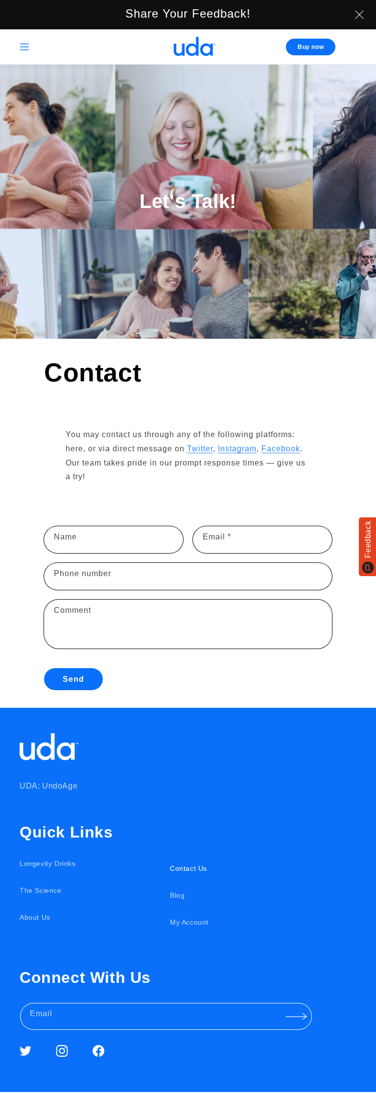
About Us (35, 917)
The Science (41, 890)
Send (73, 679)
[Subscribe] (296, 1016)
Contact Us (188, 868)
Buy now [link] (311, 47)
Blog (177, 895)
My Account (189, 922)
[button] (24, 47)
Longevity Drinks (48, 863)
